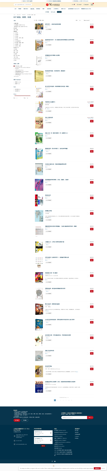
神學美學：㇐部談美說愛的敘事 (53, 24)
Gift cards (53, 12)
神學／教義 (16, 29)
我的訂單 (76, 432)
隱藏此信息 (97, 468)
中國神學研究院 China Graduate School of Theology (23, 74)
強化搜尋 (59, 12)
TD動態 (19, 8)
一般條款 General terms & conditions (62, 442)
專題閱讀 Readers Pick (86, 8)
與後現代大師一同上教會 (51, 273)
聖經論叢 (15, 28)
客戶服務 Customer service (60, 430)
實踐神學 (23, 14)
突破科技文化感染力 (50, 102)
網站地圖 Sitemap (58, 448)
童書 (43, 8)
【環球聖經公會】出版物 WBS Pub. (21, 26)
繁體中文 (18, 82)
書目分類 (32, 8)
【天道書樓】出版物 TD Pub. (19, 25)
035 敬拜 (16, 39)
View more (16, 76)
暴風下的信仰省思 (49, 350)
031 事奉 (16, 33)
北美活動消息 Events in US (73, 8)
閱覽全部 (43, 445)
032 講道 (16, 34)
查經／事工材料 (17, 55)
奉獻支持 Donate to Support (60, 440)
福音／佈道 (16, 50)
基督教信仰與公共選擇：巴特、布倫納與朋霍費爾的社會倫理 (60, 381)
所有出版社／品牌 (18, 66)
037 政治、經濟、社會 (31, 14)
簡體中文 (17, 83)
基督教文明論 (48, 210)
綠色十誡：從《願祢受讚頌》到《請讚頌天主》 (57, 133)
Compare (77, 436)
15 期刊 (15, 60)
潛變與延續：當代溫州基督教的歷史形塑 (55, 288)
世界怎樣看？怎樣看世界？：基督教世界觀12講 (57, 257)
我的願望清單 (77, 434)
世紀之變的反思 (49, 117)
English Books (17, 58)
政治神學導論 (48, 366)
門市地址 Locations (58, 436)
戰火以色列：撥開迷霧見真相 (52, 304)
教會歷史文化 (16, 47)
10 (68, 400)
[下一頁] (72, 400)
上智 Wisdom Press (19, 70)
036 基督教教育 (18, 41)
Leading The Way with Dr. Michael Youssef (22, 68)
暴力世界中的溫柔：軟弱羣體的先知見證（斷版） (57, 86)
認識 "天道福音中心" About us (60, 438)
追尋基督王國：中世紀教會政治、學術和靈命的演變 (58, 335)
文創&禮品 (49, 8)
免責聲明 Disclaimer (58, 444)
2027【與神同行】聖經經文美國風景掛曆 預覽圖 (63, 454)
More (46, 27)
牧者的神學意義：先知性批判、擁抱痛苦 (55, 71)
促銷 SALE (63, 8)
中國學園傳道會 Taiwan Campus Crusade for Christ (21, 72)
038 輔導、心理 (18, 44)
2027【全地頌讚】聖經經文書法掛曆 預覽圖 (62, 450)
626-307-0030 (19, 440)
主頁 (15, 8)
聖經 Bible (26, 8)
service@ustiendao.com (21, 444)
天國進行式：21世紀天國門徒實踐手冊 (54, 242)
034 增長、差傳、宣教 (19, 37)
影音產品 (38, 8)
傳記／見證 (16, 52)
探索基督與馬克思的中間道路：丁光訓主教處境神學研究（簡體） (61, 226)
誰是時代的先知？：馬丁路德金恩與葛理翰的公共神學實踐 (59, 39)
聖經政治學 (48, 195)
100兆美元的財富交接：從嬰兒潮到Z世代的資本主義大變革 (59, 319)
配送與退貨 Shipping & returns (61, 432)
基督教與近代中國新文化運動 (52, 55)
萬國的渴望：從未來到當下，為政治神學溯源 (56, 148)
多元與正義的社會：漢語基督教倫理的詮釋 (55, 164)
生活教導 (15, 53)
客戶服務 (47, 12)
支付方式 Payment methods (60, 434)
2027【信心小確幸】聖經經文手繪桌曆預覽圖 (63, 452)
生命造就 (15, 49)
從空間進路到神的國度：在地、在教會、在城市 (57, 179)
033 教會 (16, 36)
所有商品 (76, 438)
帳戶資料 (76, 430)
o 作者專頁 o (56, 8)
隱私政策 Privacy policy (59, 446)
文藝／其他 (16, 57)
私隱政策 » (103, 468)
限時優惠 (17, 89)
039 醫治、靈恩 (18, 45)
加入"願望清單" (48, 29)
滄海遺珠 (17, 90)
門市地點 (25, 420)
